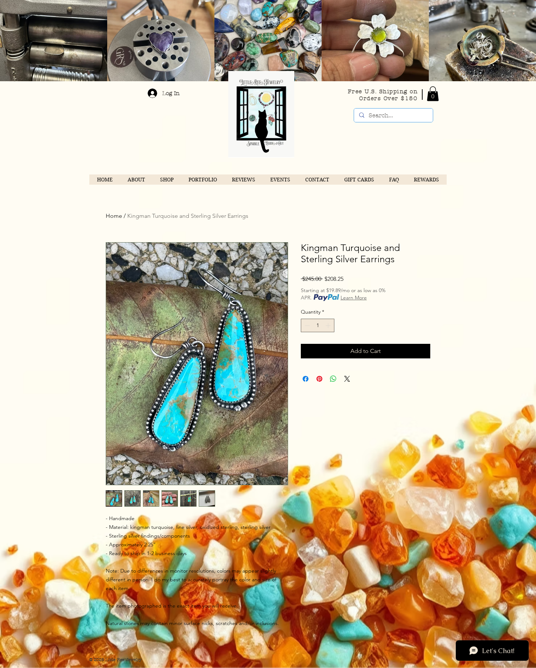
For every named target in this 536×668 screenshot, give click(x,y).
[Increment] (328, 325)
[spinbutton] (317, 325)
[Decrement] (306, 325)
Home (114, 215)
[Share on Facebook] (305, 378)
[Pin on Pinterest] (319, 378)
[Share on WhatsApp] (333, 378)
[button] (433, 93)
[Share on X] (347, 378)
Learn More (354, 297)
